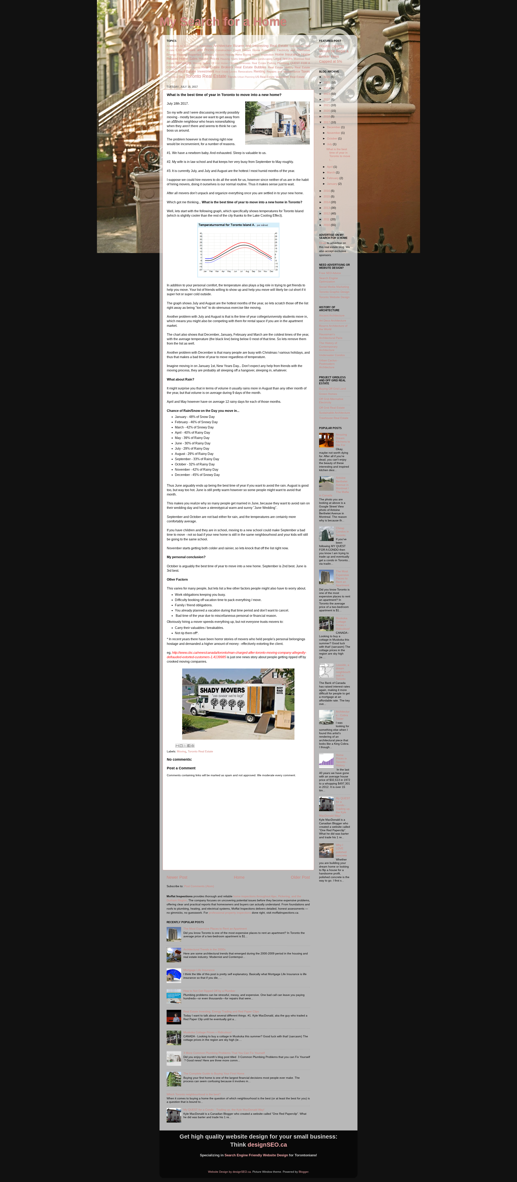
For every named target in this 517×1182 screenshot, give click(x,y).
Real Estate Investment (196, 71)
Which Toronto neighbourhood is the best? (194, 1094)
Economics (268, 50)
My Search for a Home (223, 21)
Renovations (245, 71)
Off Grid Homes (220, 63)
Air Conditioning (189, 46)
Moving (197, 63)
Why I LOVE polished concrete (341, 850)
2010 (327, 225)
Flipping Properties (189, 54)
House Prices (209, 59)
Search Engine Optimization (328, 279)
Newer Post (177, 877)
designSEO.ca (267, 1144)
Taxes (305, 71)
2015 (327, 196)
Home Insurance (287, 54)
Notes (206, 63)
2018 (327, 116)
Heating (229, 54)
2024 (327, 88)
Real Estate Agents (189, 67)
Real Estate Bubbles (250, 67)
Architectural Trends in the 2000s (204, 949)
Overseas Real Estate (252, 63)
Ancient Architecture (332, 315)
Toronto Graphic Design (334, 291)
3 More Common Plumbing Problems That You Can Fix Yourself (224, 1052)
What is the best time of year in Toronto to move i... (338, 154)
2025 (327, 82)
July (330, 144)
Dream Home (251, 50)
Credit (237, 50)
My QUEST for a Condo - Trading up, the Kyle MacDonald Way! (223, 1109)
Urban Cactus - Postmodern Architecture (328, 364)
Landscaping (265, 58)
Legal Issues (283, 59)
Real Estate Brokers (217, 67)
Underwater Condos (332, 355)
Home (239, 877)
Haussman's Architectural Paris (330, 336)
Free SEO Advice (330, 273)
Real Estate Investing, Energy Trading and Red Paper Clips (221, 1011)
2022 (327, 99)
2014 (327, 202)
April (330, 166)
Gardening (208, 54)
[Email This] (177, 746)
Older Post (300, 877)
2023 (327, 93)
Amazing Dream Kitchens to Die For (343, 440)
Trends (232, 76)
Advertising (173, 46)
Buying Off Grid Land (332, 388)
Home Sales (188, 59)
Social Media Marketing (334, 286)
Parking (271, 63)
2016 (327, 190)
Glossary (220, 55)
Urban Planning (246, 77)
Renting (259, 71)
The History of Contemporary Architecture (328, 346)
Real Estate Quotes (226, 72)
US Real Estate (265, 76)
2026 (327, 76)
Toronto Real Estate (206, 76)
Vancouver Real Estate (290, 76)
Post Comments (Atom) (199, 886)
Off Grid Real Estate (332, 407)
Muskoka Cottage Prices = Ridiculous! (207, 1032)
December (334, 127)
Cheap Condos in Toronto (342, 531)
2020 (327, 110)
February (333, 178)
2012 (327, 213)
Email (322, 243)
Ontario (234, 63)
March (331, 172)
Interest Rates (248, 58)
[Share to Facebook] (189, 746)
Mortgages (183, 63)
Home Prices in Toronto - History (341, 760)
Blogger (303, 1171)
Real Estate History (280, 67)
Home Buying (243, 54)
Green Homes (328, 393)
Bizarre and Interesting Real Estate (260, 46)
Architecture (222, 46)
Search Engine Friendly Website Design (256, 1155)
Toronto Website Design (334, 297)
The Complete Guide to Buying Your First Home (213, 1073)
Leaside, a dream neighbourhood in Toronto (343, 671)
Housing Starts (229, 58)
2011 (327, 219)
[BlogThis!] (181, 746)
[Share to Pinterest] (193, 746)
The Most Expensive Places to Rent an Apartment (215, 928)
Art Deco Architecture (332, 320)
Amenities (205, 45)
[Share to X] (185, 746)
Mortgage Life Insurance (199, 970)
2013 (327, 207)
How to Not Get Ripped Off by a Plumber (209, 990)
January (332, 183)
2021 (327, 105)
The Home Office (176, 77)
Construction (223, 50)
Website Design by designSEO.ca (229, 1171)
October (332, 138)
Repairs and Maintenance (283, 71)
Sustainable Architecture (334, 412)
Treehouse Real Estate (333, 418)
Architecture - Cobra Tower (343, 715)
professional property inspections (230, 912)
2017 (327, 122)
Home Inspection (263, 54)
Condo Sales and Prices (195, 50)
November (334, 132)
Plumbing (283, 63)
